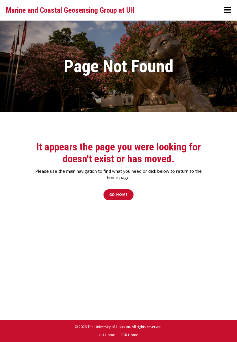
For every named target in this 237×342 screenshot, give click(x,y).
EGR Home (129, 334)
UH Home (107, 334)
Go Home (118, 194)
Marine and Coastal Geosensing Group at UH (70, 10)
